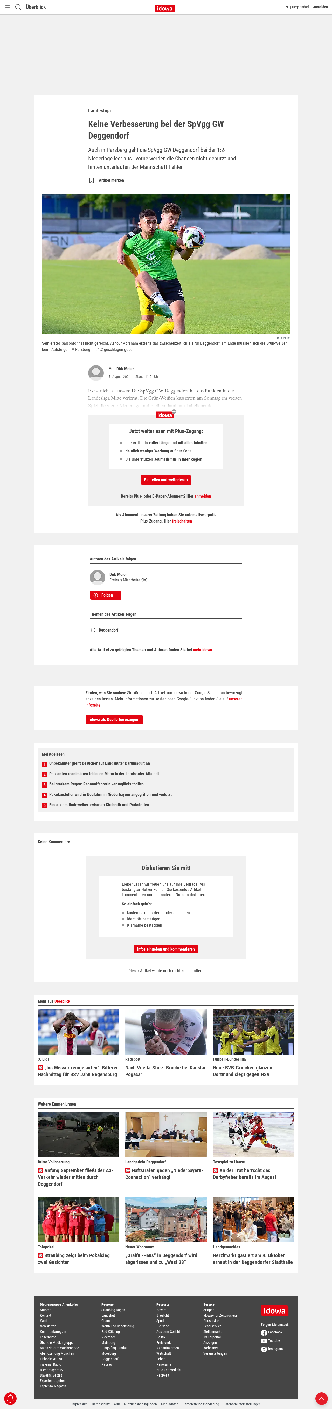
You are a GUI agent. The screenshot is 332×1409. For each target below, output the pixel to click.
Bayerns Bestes (51, 1375)
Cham (105, 1321)
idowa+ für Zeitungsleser (221, 1315)
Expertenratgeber (52, 1381)
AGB (117, 1404)
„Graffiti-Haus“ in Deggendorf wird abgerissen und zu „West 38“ (161, 1258)
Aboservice (211, 1321)
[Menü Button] (7, 7)
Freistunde (164, 1342)
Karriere (45, 1321)
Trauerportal (212, 1337)
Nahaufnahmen (167, 1348)
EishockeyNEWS (51, 1359)
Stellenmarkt (212, 1332)
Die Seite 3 (164, 1326)
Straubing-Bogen (113, 1310)
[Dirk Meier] (97, 373)
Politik (160, 1337)
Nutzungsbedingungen (140, 1404)
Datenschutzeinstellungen (242, 1404)
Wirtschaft (163, 1353)
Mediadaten (169, 1404)
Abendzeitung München (57, 1353)
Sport (160, 1321)
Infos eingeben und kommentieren (166, 949)
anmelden (203, 496)
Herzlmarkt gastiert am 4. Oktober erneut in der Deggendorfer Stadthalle (253, 1258)
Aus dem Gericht (168, 1332)
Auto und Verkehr (168, 1370)
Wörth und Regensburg (117, 1326)
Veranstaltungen (215, 1353)
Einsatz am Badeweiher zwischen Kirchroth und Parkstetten (99, 804)
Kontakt (45, 1315)
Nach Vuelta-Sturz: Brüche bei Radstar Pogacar (165, 1071)
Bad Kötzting (110, 1332)
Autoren (45, 1310)
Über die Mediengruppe (57, 1342)
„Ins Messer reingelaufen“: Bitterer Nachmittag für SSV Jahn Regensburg (78, 1071)
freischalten (182, 521)
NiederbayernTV (51, 1370)
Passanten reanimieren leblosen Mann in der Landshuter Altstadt (104, 773)
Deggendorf (108, 630)
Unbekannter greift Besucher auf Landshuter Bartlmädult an (99, 763)
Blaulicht (162, 1315)
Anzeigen (210, 1342)
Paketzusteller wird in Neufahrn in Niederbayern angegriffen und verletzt (110, 794)
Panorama (163, 1364)
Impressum (79, 1404)
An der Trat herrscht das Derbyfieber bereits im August (244, 1173)
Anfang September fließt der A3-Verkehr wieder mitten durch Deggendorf (75, 1177)
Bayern (161, 1310)
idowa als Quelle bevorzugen (114, 719)
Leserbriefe (48, 1337)
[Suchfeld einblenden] (18, 7)
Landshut (108, 1315)
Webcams (210, 1348)
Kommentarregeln (53, 1332)
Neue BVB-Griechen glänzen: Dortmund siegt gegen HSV (243, 1071)
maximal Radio (50, 1364)
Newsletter (48, 1326)
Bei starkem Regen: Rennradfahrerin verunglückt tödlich (96, 784)
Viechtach (108, 1337)
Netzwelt (162, 1375)
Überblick (36, 7)
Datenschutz (101, 1404)
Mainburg (108, 1342)
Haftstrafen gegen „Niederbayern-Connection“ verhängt (164, 1173)
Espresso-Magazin (53, 1386)
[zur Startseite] (276, 1309)
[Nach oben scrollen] (321, 1398)
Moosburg (108, 1353)
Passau (106, 1364)
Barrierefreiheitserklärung (201, 1404)
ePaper (208, 1310)
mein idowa (202, 649)
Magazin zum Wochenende (59, 1348)
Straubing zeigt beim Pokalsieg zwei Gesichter (74, 1258)
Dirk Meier (125, 368)
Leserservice (212, 1326)
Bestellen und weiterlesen (166, 479)
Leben (160, 1359)
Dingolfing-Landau (114, 1348)
